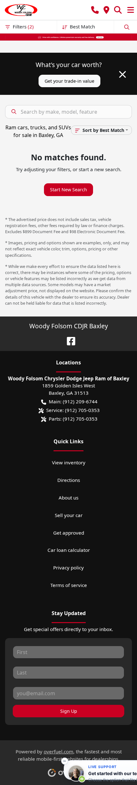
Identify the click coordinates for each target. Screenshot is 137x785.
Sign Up (68, 711)
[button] (95, 10)
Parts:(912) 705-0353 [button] (73, 418)
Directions (68, 480)
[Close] (122, 74)
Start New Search (68, 190)
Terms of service (68, 585)
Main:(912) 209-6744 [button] (73, 401)
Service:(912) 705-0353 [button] (73, 410)
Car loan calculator (68, 550)
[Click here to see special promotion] (68, 37)
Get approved (68, 533)
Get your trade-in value (69, 81)
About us (68, 497)
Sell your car (69, 515)
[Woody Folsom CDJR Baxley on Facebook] (68, 340)
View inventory (68, 462)
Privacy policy (68, 567)
